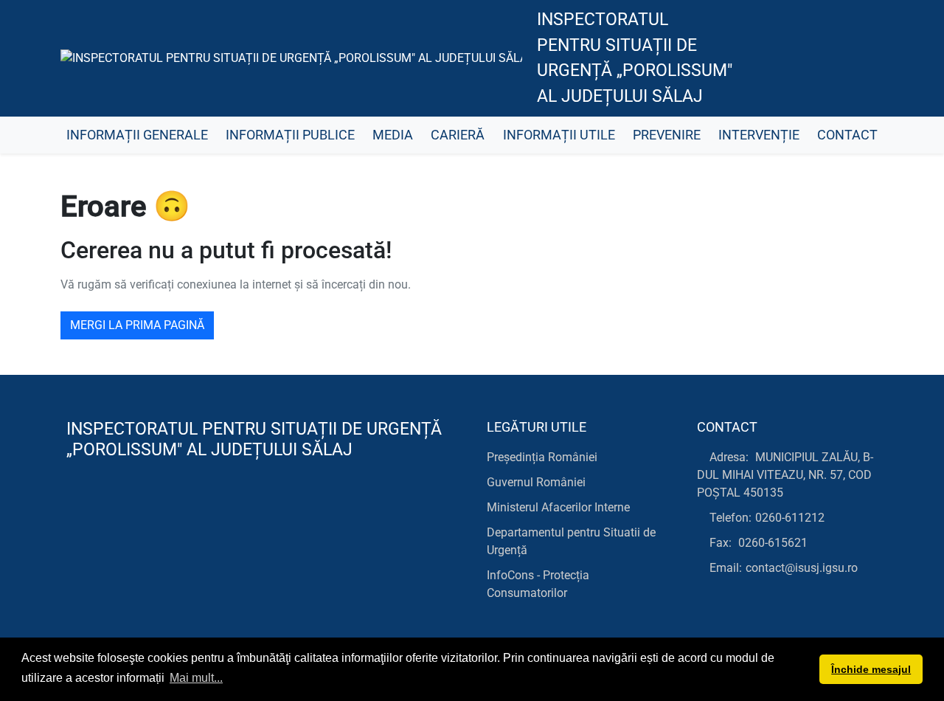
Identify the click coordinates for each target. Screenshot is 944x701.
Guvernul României (536, 482)
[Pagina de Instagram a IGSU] (859, 58)
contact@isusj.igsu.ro (802, 568)
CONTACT (847, 135)
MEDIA (392, 135)
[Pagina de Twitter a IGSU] (793, 58)
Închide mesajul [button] (871, 669)
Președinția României (542, 457)
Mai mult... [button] (196, 677)
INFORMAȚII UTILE (559, 135)
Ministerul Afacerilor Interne (558, 507)
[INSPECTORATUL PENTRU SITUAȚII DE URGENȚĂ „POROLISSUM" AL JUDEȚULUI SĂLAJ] (291, 58)
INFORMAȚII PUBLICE (290, 135)
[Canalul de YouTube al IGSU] (826, 58)
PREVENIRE (667, 135)
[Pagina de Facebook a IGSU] (760, 58)
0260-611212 (790, 518)
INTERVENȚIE (758, 135)
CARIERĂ (458, 135)
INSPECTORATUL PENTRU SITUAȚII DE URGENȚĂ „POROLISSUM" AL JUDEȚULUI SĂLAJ (634, 58)
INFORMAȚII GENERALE (137, 135)
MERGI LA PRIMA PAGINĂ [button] (137, 325)
